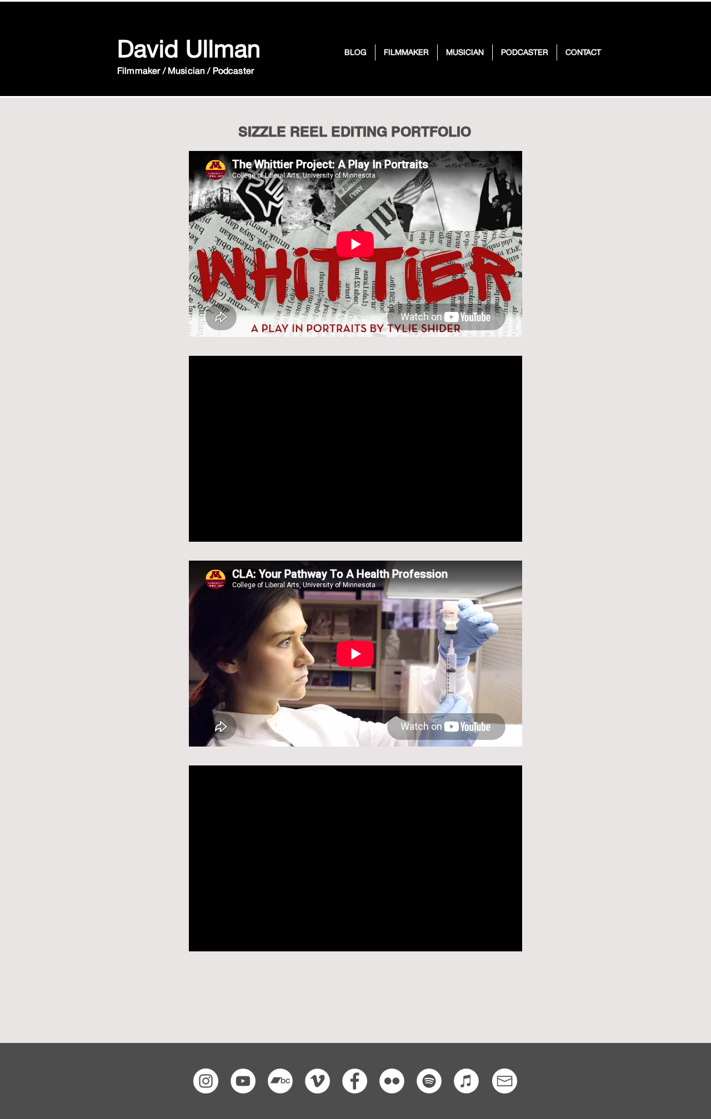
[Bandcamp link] (280, 1080)
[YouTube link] (243, 1080)
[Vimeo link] (317, 1080)
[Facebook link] (354, 1080)
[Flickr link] (391, 1080)
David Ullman (189, 48)
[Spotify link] (429, 1080)
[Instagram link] (205, 1080)
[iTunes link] (466, 1080)
